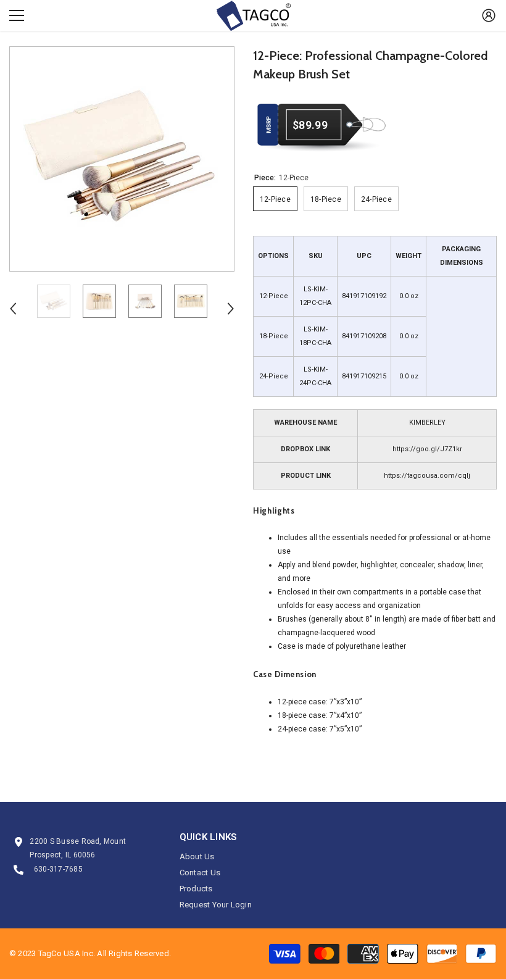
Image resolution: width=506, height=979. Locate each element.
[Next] (231, 308)
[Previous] (13, 308)
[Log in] (489, 15)
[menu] (16, 15)
